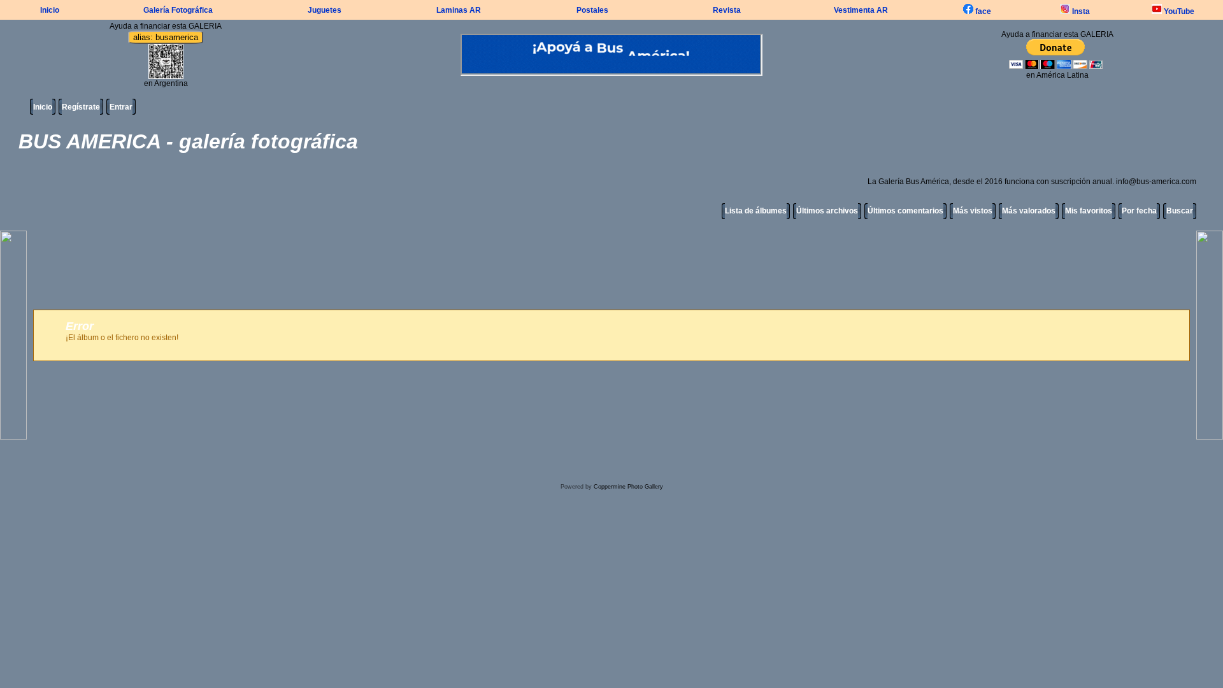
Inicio (49, 10)
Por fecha (1139, 210)
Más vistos (972, 210)
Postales (592, 10)
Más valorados (1028, 210)
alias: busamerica (165, 37)
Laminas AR (458, 10)
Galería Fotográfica (178, 10)
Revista (727, 10)
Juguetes (324, 10)
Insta (1080, 11)
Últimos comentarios (905, 210)
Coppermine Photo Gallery (628, 487)
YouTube (1178, 11)
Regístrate (81, 107)
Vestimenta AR (861, 10)
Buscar (1179, 210)
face (982, 11)
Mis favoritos (1088, 210)
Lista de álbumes (756, 210)
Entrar (121, 107)
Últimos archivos (827, 210)
